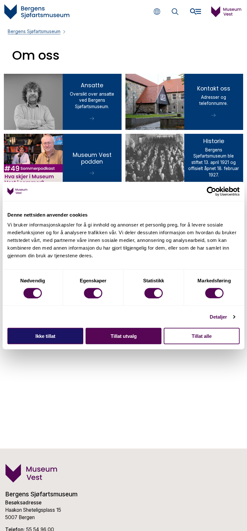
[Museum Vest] (226, 15)
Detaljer (218, 316)
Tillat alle (202, 336)
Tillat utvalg (124, 336)
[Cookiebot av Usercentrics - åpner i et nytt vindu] (211, 191)
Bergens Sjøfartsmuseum (34, 31)
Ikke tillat (45, 336)
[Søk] (175, 12)
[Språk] (156, 11)
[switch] (93, 293)
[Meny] (195, 11)
